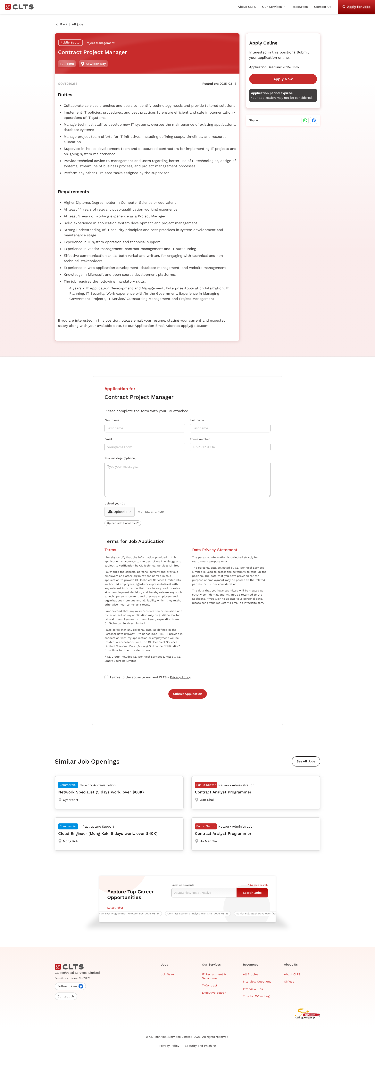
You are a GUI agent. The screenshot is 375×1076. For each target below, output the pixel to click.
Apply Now (283, 79)
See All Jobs (306, 761)
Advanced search (258, 885)
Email (108, 439)
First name (111, 420)
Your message (120, 458)
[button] (274, 7)
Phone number (200, 439)
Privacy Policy (180, 677)
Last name (197, 420)
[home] (21, 6)
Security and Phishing (200, 1046)
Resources (300, 7)
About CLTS (247, 7)
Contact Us (322, 7)
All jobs (77, 24)
